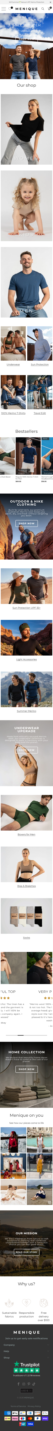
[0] (9, 8)
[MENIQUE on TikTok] (34, 1384)
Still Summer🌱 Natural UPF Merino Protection (26, 2)
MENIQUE (29, 1397)
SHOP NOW (27, 39)
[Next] (51, 994)
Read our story (26, 1252)
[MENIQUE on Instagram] (24, 1384)
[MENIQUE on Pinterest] (29, 1384)
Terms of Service (18, 1406)
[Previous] (2, 994)
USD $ (24, 1390)
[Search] (43, 9)
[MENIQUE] (26, 8)
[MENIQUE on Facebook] (18, 1384)
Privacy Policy (34, 1406)
